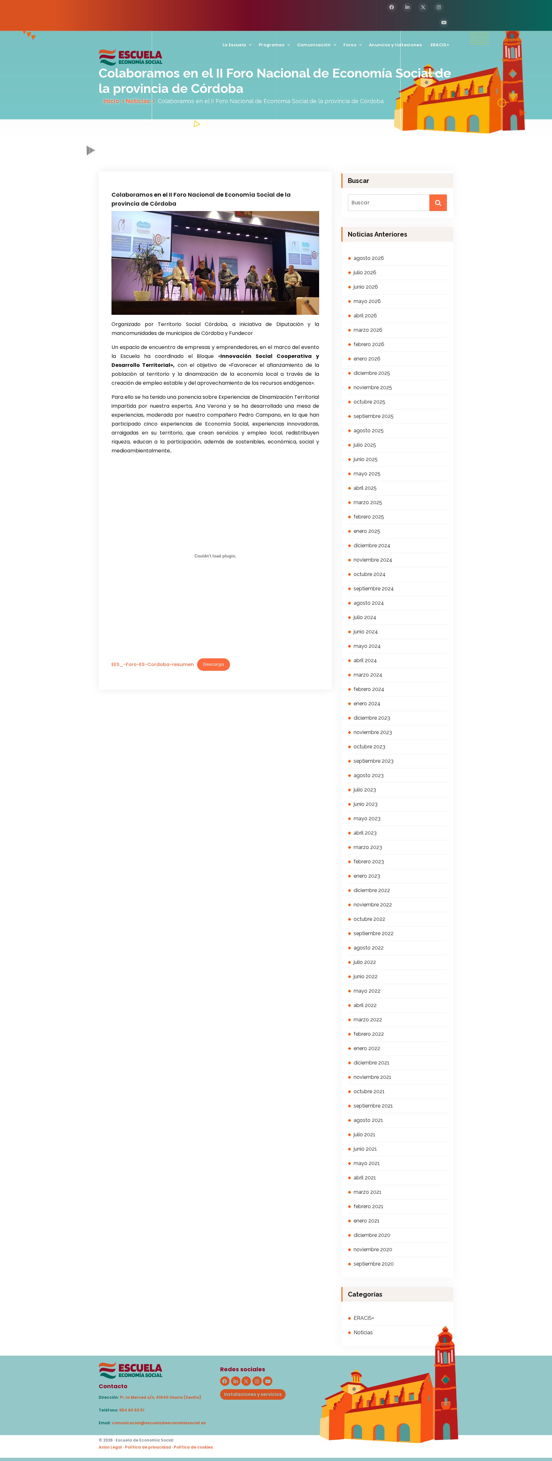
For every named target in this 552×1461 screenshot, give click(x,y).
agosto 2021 (368, 1120)
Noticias (138, 101)
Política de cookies (193, 1447)
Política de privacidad (148, 1447)
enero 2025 (367, 531)
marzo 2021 (367, 1192)
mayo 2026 (367, 301)
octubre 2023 (369, 747)
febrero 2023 (369, 862)
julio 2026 (365, 272)
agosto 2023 (369, 775)
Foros (349, 45)
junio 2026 (366, 287)
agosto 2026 (369, 258)
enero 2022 (367, 1048)
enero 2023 (367, 876)
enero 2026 (367, 359)
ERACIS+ (440, 45)
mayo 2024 (367, 646)
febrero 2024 (369, 689)
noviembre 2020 (373, 1249)
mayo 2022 (367, 991)
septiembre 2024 (374, 589)
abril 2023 (365, 833)
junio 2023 (366, 804)
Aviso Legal (110, 1447)
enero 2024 (367, 703)
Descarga (213, 664)
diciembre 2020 (372, 1235)
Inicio (111, 101)
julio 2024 (365, 617)
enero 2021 (366, 1221)
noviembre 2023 (373, 732)
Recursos (435, 72)
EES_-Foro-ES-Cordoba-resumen (152, 664)
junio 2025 (366, 459)
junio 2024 (366, 632)
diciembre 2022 (372, 890)
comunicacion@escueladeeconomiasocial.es (159, 1423)
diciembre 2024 (372, 545)
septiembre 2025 (374, 416)
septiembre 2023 (374, 761)
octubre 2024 (370, 574)
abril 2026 (365, 316)
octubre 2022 (369, 919)
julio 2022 (365, 962)
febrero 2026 (369, 344)
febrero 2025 (369, 517)
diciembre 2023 (372, 718)
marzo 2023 (368, 847)
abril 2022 (365, 1005)
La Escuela (234, 45)
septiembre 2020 (374, 1264)
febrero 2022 (369, 1034)
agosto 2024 (369, 603)
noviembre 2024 (373, 560)
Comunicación (314, 45)
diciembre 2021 (371, 1063)
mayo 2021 (367, 1163)
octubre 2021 (369, 1091)
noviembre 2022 (373, 905)
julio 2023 (365, 790)
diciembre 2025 (372, 373)
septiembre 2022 (374, 933)
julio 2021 (364, 1135)
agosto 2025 (369, 431)
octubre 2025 (369, 402)
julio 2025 (365, 445)
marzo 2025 (368, 502)
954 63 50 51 (131, 1410)
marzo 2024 (368, 675)
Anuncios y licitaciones (395, 45)
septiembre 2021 (373, 1106)
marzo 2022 (368, 1020)
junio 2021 (365, 1149)
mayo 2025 (367, 474)
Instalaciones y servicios (253, 1394)
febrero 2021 (368, 1206)
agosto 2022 (369, 948)
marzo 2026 (368, 330)
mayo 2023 (367, 818)
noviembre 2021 (372, 1077)
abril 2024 (365, 660)
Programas (271, 45)
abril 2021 (365, 1178)
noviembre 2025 (373, 387)
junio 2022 (366, 976)
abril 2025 (365, 488)
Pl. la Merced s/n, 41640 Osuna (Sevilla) (160, 1397)
